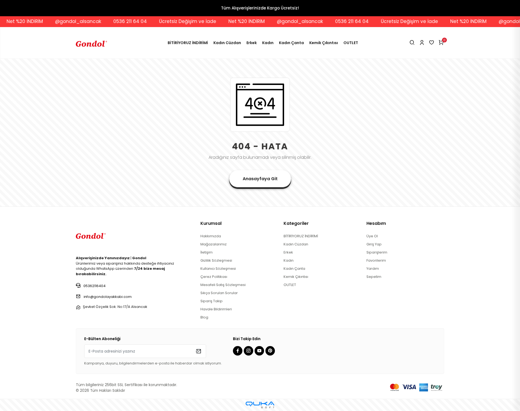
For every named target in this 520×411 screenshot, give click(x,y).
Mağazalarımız (213, 244)
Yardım (372, 268)
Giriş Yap (374, 244)
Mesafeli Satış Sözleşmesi (223, 284)
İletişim (206, 252)
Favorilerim (376, 260)
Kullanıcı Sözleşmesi (218, 268)
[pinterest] (270, 351)
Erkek (251, 42)
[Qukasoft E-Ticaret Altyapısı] (260, 405)
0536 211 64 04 (119, 21)
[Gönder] (198, 351)
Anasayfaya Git (260, 179)
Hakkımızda (210, 236)
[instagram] (249, 351)
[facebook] (238, 351)
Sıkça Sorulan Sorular (219, 292)
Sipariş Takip (211, 301)
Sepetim (373, 276)
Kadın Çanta (291, 42)
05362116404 (94, 285)
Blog (204, 317)
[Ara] (412, 42)
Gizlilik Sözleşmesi (216, 260)
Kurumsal (211, 223)
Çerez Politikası (213, 276)
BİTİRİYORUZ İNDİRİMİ (188, 42)
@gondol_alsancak (68, 21)
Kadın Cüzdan (227, 42)
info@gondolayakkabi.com (108, 296)
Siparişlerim (376, 252)
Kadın (268, 42)
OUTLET (350, 42)
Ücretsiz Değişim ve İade (177, 21)
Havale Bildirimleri (216, 309)
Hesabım (376, 223)
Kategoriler (296, 223)
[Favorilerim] (431, 42)
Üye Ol (372, 236)
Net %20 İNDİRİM (236, 21)
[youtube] (260, 351)
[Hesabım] (422, 42)
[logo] (91, 235)
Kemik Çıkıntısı (323, 42)
